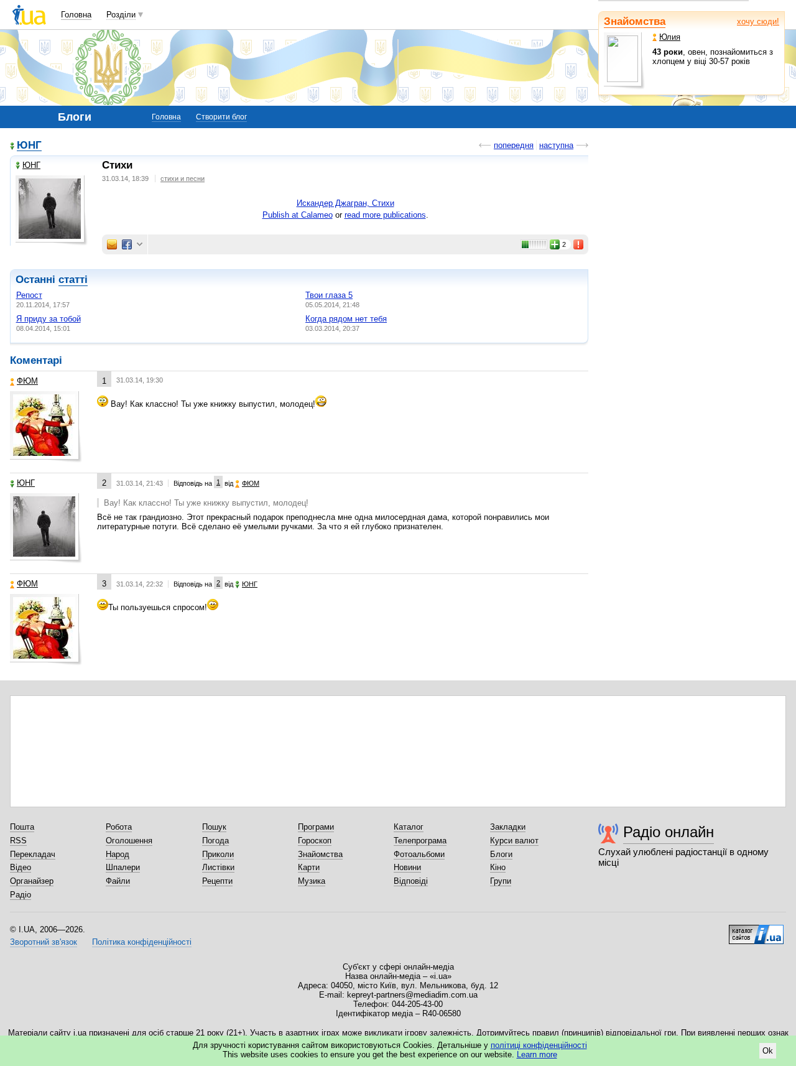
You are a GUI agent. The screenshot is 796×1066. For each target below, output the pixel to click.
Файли (118, 881)
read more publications (385, 215)
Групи (500, 881)
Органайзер (31, 881)
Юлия (669, 37)
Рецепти (217, 881)
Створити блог (221, 117)
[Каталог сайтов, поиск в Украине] (756, 930)
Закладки (507, 827)
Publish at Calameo (297, 215)
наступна (556, 145)
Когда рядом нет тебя (346, 318)
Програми (316, 827)
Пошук (214, 827)
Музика (311, 881)
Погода (215, 840)
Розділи (121, 14)
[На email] (112, 244)
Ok (767, 1050)
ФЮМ (27, 381)
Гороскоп (314, 840)
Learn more (537, 1054)
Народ (117, 854)
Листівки (218, 867)
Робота (119, 827)
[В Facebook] (127, 244)
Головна (76, 14)
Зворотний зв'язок (43, 942)
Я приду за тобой (48, 318)
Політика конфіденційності (142, 942)
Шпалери (123, 867)
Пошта (22, 827)
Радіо (20, 894)
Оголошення (129, 840)
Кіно (498, 867)
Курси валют (514, 840)
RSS (18, 840)
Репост (29, 295)
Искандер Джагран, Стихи (345, 203)
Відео (20, 867)
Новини (407, 867)
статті (73, 279)
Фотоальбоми (419, 854)
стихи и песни (182, 178)
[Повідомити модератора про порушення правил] (579, 244)
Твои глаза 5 (329, 295)
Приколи (218, 854)
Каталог (408, 827)
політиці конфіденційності (539, 1045)
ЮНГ (29, 146)
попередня (514, 145)
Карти (309, 867)
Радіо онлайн (668, 831)
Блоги (501, 854)
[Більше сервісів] (139, 245)
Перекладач (32, 854)
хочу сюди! (758, 21)
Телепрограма (420, 840)
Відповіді (411, 881)
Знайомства (634, 21)
